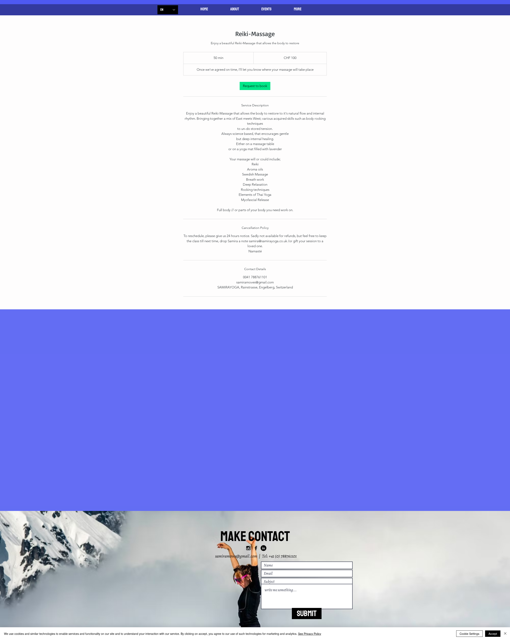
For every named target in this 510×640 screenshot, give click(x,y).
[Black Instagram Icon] (248, 548)
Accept (492, 634)
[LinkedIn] (263, 548)
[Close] (505, 633)
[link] (255, 86)
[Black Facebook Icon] (256, 548)
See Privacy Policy (309, 634)
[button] (298, 9)
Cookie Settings (469, 634)
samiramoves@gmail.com (236, 556)
